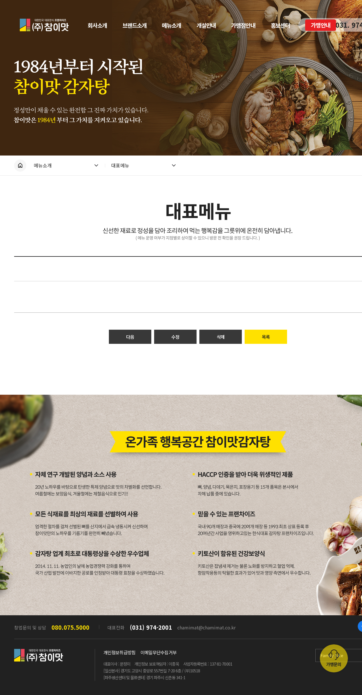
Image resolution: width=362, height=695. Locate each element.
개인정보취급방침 (119, 652)
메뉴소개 (43, 165)
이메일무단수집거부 (158, 652)
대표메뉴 (120, 165)
